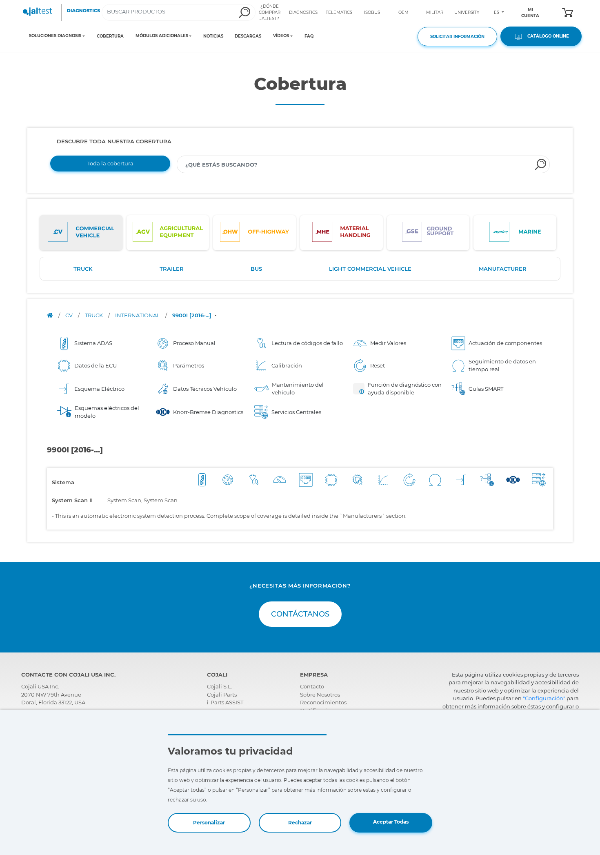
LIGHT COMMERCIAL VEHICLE (370, 268)
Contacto (312, 686)
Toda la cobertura (110, 163)
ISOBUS (372, 12)
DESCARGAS (248, 36)
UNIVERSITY (466, 12)
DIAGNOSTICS (303, 12)
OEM (403, 12)
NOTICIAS (213, 36)
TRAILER (172, 268)
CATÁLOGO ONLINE (546, 36)
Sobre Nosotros (320, 694)
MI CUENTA (530, 12)
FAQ (308, 36)
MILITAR (434, 12)
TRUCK (82, 268)
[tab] (81, 232)
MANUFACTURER (503, 268)
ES (497, 12)
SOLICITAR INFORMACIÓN (457, 36)
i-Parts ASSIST (225, 702)
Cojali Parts (222, 694)
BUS (256, 268)
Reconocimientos (323, 702)
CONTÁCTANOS (300, 614)
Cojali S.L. (219, 686)
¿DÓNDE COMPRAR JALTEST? (269, 12)
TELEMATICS (339, 12)
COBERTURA (110, 36)
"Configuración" (544, 698)
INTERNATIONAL (138, 315)
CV (69, 315)
